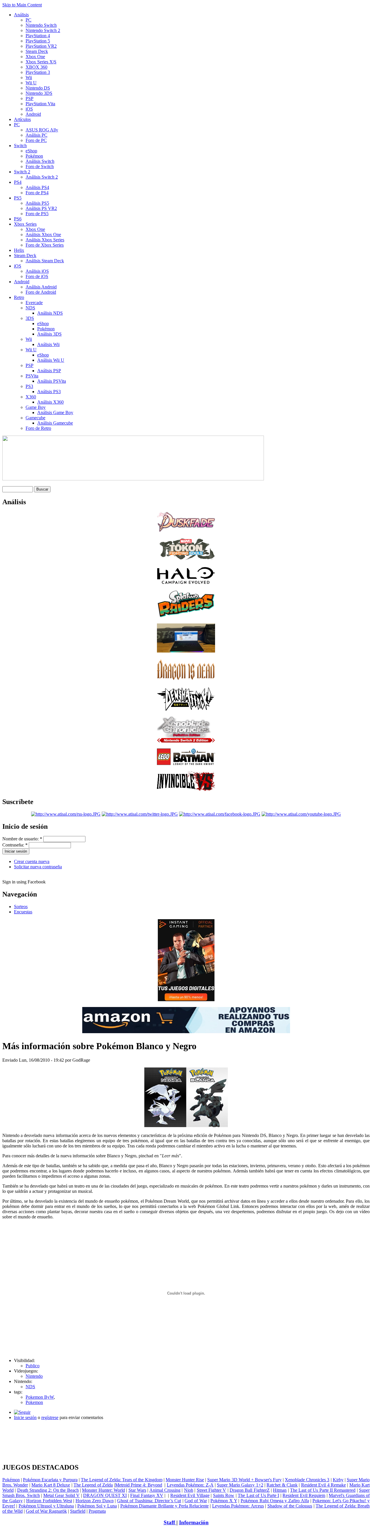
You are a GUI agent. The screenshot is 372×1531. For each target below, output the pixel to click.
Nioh (188, 1490)
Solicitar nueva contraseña (38, 866)
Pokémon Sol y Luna (97, 1505)
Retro (19, 297)
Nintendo (34, 1376)
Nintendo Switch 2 (43, 30)
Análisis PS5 (37, 203)
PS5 (18, 197)
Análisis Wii (48, 344)
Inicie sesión (25, 1417)
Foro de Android (41, 292)
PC (28, 19)
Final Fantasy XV (146, 1495)
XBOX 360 (36, 67)
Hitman (280, 1490)
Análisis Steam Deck (45, 260)
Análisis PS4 (37, 187)
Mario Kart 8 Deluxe (50, 1484)
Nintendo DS (38, 87)
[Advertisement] (186, 1427)
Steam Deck (37, 51)
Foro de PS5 (37, 213)
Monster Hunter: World (103, 1490)
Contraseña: (15, 844)
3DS (30, 318)
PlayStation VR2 (41, 46)
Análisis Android (41, 286)
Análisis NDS (50, 313)
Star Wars (137, 1490)
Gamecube (35, 417)
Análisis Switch (40, 161)
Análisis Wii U (50, 360)
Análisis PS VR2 (41, 208)
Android (33, 114)
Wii (29, 77)
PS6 (18, 218)
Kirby (338, 1479)
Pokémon (34, 156)
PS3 (29, 386)
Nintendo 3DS (39, 93)
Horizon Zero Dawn (94, 1500)
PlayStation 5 (38, 40)
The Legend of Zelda (93, 1484)
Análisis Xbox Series (45, 239)
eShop (31, 150)
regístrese (49, 1417)
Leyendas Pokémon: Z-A (190, 1484)
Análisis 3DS (49, 333)
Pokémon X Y (223, 1500)
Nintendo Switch (41, 25)
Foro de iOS (37, 276)
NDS (30, 307)
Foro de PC (36, 140)
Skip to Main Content (22, 4)
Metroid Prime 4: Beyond (138, 1484)
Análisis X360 (50, 402)
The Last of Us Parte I (258, 1495)
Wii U (31, 82)
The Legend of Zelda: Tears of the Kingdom (121, 1479)
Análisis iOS (37, 271)
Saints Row (223, 1495)
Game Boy (36, 407)
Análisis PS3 (49, 391)
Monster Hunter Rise (185, 1479)
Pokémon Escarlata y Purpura (50, 1479)
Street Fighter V (211, 1490)
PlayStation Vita (40, 103)
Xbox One (35, 56)
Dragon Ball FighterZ (250, 1490)
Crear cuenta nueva (31, 861)
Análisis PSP (49, 370)
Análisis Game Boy (55, 412)
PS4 (18, 182)
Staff (170, 1522)
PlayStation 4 (38, 35)
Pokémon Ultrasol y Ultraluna (46, 1505)
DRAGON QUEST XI (105, 1495)
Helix (19, 250)
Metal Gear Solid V (61, 1495)
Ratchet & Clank (282, 1484)
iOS (29, 108)
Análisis (21, 14)
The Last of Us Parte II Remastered (322, 1490)
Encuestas (23, 911)
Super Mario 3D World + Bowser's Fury (244, 1479)
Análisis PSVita (51, 381)
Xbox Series (25, 224)
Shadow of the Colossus (289, 1505)
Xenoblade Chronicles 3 (307, 1479)
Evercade (34, 302)
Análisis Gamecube (55, 422)
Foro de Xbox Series (45, 245)
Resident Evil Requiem (303, 1495)
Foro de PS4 (37, 192)
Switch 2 (22, 171)
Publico (33, 1365)
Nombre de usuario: (22, 838)
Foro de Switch (40, 166)
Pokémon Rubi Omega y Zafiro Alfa (275, 1500)
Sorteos (21, 906)
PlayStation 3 (38, 72)
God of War (196, 1500)
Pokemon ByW (40, 1397)
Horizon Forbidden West (49, 1500)
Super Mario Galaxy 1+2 (240, 1484)
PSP (29, 98)
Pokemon (34, 1402)
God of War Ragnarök (46, 1511)
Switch (20, 145)
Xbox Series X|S (41, 61)
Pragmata (97, 1511)
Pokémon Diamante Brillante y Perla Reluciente (164, 1505)
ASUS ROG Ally (42, 129)
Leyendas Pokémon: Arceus (238, 1505)
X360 (31, 396)
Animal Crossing (164, 1490)
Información (194, 1522)
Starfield (77, 1511)
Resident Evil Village (190, 1495)
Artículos (22, 119)
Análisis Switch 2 (42, 176)
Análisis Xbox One (43, 234)
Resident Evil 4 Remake (323, 1484)
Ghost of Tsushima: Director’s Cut (149, 1500)
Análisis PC (36, 135)
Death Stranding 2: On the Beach (48, 1490)
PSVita (32, 375)
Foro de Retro (38, 428)
